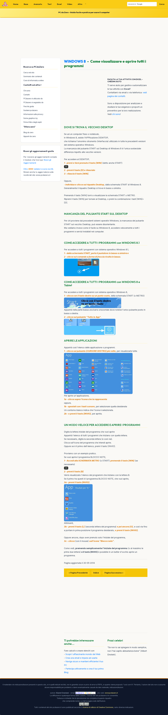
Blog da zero (28, 132)
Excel (59, 4)
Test (50, 4)
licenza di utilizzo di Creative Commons (98, 707)
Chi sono (26, 91)
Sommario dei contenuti (32, 76)
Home (15, 4)
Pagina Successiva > (114, 573)
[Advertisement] (84, 37)
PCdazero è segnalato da (33, 102)
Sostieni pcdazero (30, 110)
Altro (80, 4)
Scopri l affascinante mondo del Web (82, 654)
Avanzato (38, 4)
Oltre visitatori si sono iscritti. (38, 169)
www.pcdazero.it (111, 693)
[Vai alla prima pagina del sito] (5, 4)
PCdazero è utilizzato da (33, 98)
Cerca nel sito (28, 72)
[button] (81, 4)
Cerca (161, 4)
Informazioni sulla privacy (33, 114)
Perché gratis (28, 106)
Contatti (26, 95)
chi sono (116, 114)
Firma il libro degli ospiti (32, 122)
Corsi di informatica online (33, 80)
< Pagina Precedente (78, 573)
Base (26, 4)
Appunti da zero (29, 136)
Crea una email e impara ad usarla (81, 658)
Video (69, 4)
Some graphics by (30, 118)
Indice (96, 573)
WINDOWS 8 (75, 61)
